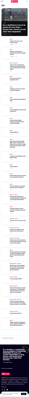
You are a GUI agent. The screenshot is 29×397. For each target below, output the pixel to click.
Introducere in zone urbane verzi (18, 220)
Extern (12, 194)
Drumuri (12, 218)
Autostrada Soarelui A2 (15, 313)
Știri (12, 39)
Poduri (17, 227)
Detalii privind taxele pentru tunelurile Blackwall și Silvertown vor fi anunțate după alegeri (18, 198)
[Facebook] (2, 390)
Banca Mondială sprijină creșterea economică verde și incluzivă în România (17, 122)
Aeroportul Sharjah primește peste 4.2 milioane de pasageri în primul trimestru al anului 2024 (18, 303)
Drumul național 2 (14, 132)
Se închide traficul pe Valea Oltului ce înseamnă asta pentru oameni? (18, 210)
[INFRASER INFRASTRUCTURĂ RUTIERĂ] (14, 1)
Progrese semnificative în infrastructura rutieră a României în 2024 (18, 53)
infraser (12, 44)
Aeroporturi (13, 263)
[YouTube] (7, 390)
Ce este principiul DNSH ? (16, 278)
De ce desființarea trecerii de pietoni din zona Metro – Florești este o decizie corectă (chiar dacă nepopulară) (14, 28)
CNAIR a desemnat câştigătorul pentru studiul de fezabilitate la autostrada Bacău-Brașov (18, 324)
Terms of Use (9, 394)
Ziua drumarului (14, 166)
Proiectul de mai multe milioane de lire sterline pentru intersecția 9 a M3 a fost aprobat (18, 241)
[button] (24, 394)
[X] (4, 390)
